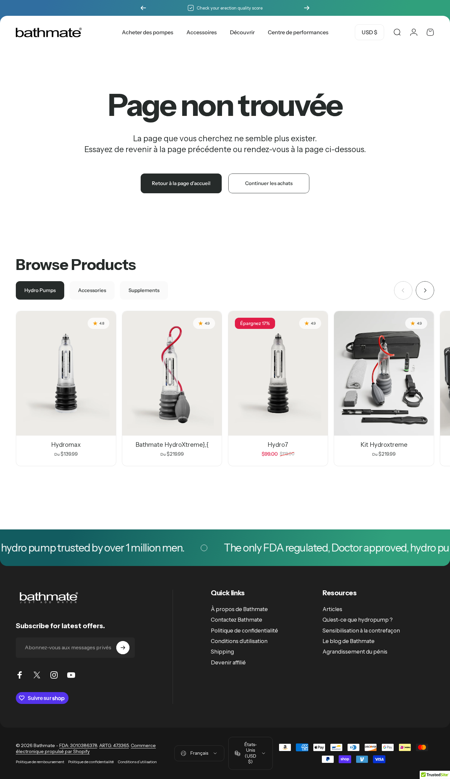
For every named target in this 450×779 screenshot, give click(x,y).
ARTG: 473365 (114, 745)
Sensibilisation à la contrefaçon (361, 630)
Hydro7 (277, 444)
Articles (332, 609)
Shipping (222, 651)
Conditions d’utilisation (239, 641)
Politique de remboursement (40, 762)
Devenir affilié (228, 662)
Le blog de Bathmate (349, 641)
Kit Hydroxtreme (384, 444)
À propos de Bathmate (239, 609)
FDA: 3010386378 (78, 745)
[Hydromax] (66, 373)
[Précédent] (143, 8)
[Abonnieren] (122, 647)
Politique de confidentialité (244, 630)
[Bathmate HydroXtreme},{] (172, 373)
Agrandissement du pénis (355, 651)
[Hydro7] (278, 373)
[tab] (40, 290)
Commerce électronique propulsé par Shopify (86, 748)
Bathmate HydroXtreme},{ (172, 444)
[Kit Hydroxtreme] (384, 373)
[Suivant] (307, 8)
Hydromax (66, 444)
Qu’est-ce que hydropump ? (358, 619)
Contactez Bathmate (236, 619)
